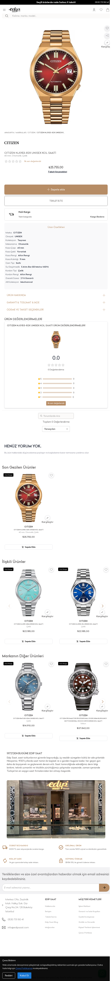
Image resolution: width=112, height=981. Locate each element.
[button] (107, 43)
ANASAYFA (9, 132)
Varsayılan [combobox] (49, 429)
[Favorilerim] (101, 9)
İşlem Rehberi (84, 906)
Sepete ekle (58, 189)
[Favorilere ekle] (107, 28)
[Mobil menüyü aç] (4, 10)
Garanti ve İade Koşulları (89, 911)
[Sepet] (107, 10)
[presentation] (56, 761)
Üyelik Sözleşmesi (86, 917)
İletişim (48, 911)
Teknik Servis (50, 917)
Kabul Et (24, 975)
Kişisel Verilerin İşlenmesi (89, 927)
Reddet (9, 975)
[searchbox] (61, 16)
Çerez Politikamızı (24, 968)
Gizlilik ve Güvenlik (87, 922)
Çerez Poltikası (85, 933)
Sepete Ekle (30, 547)
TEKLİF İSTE (56, 200)
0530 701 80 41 (102, 2)
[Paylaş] (107, 35)
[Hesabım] (94, 9)
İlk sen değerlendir (32, 161)
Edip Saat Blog (51, 922)
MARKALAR (21, 132)
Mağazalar (50, 927)
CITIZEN (31, 132)
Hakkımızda (50, 906)
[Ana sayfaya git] (14, 9)
